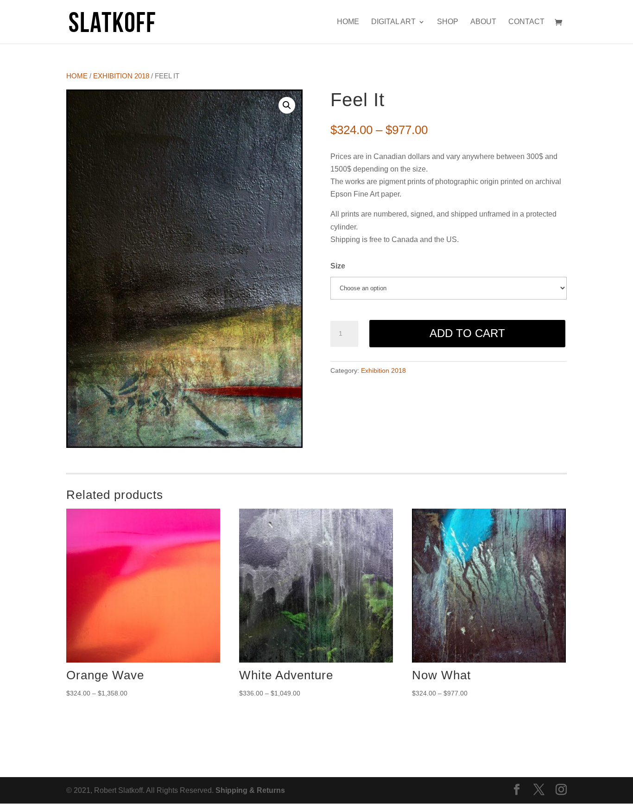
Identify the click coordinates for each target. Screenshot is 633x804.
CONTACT (526, 22)
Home (77, 76)
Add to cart (467, 333)
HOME (348, 22)
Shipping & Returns (250, 790)
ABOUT (483, 22)
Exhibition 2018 (121, 76)
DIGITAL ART (393, 22)
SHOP (447, 22)
